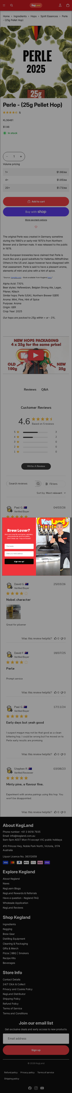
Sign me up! (19, 561)
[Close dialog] (67, 520)
